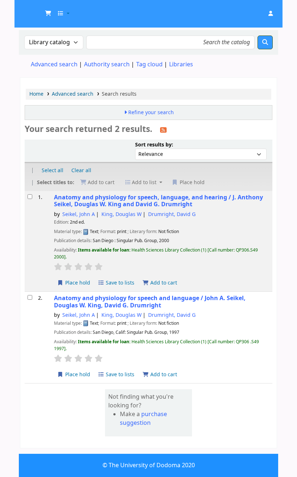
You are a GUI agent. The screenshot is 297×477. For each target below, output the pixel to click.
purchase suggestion (143, 418)
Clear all (81, 170)
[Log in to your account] (270, 14)
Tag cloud (149, 64)
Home (36, 94)
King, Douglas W (121, 214)
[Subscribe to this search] (163, 130)
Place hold (77, 283)
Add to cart (163, 283)
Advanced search (54, 64)
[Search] (265, 42)
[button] (48, 14)
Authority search (107, 64)
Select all (52, 170)
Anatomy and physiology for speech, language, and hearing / (158, 201)
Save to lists (119, 283)
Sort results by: (154, 145)
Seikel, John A (78, 214)
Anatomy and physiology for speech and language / (150, 302)
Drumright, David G (172, 214)
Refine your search (151, 112)
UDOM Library (38, 10)
